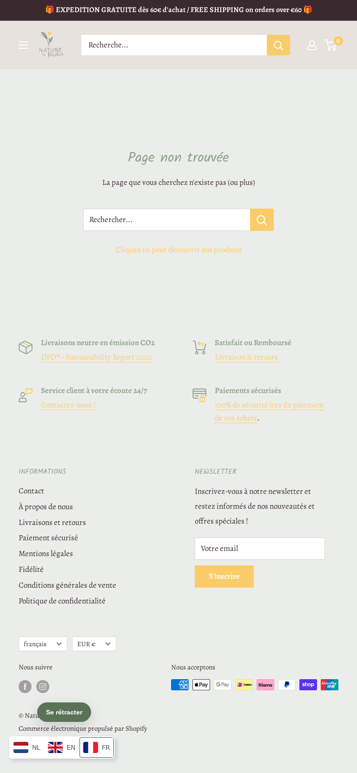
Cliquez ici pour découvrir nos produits (179, 249)
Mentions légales (46, 553)
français (35, 644)
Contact (31, 490)
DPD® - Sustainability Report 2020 (96, 357)
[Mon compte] (312, 45)
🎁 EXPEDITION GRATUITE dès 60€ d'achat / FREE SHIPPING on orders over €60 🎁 (178, 10)
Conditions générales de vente (67, 585)
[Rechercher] (278, 45)
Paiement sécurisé (48, 537)
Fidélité (31, 569)
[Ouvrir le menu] (23, 45)
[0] (331, 45)
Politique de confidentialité (62, 601)
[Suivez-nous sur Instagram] (42, 686)
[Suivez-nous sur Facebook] (25, 686)
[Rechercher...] (262, 220)
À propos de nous (46, 506)
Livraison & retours (246, 357)
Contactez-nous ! (68, 405)
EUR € (86, 644)
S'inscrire (224, 576)
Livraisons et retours (52, 522)
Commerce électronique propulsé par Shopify (83, 728)
